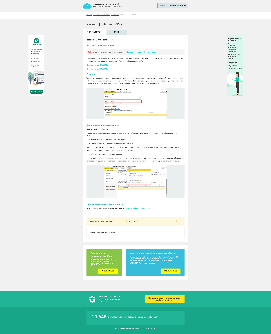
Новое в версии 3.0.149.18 (97, 69)
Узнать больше (108, 271)
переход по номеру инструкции (173, 5)
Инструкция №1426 (94, 32)
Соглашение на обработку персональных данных (135, 329)
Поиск (116, 32)
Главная (89, 15)
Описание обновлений (105, 233)
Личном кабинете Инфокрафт (138, 208)
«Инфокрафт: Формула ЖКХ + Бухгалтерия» (140, 52)
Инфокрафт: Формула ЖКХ (101, 15)
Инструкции (115, 15)
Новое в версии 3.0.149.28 (97, 65)
